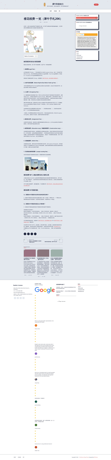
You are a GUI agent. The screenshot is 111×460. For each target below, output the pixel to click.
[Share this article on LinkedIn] (32, 234)
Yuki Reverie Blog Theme (84, 457)
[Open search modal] (92, 4)
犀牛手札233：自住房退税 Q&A (45, 220)
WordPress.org (79, 58)
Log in (77, 53)
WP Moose (96, 457)
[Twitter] (15, 4)
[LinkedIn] (17, 4)
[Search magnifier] (97, 18)
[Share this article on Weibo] (35, 234)
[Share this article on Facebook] (25, 234)
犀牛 (59, 11)
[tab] (78, 35)
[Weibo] (18, 4)
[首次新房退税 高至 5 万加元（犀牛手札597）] (43, 253)
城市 (78, 34)
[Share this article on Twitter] (28, 234)
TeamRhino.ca (57, 226)
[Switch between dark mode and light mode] (90, 4)
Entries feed (78, 55)
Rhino (40, 22)
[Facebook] (13, 4)
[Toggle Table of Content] (35, 56)
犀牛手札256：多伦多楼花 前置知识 (50, 78)
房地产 (51, 11)
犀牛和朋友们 (57, 4)
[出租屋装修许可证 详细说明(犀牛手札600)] (30, 253)
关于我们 (96, 4)
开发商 (82, 34)
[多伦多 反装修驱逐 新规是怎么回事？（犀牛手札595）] (57, 253)
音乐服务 (55, 11)
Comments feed (79, 56)
